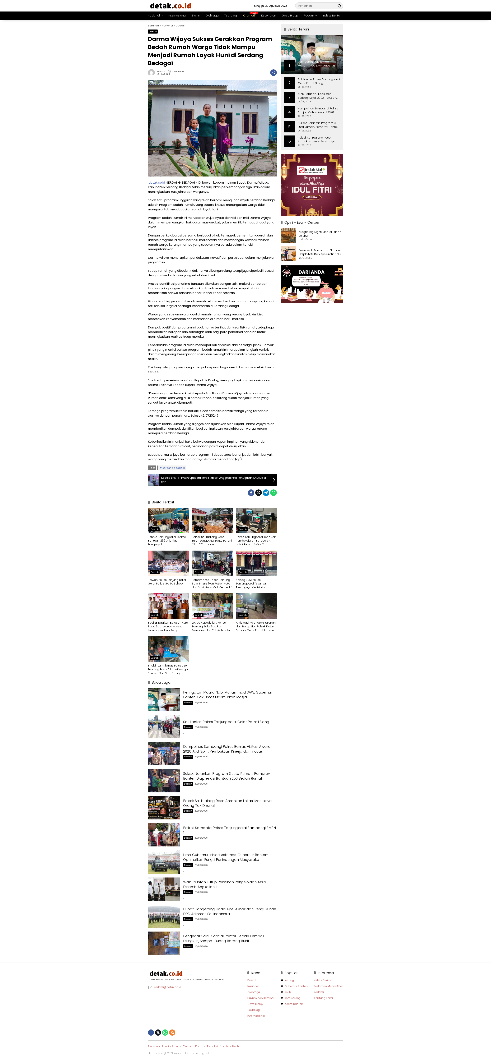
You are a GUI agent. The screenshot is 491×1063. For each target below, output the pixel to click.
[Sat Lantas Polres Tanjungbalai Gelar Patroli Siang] (164, 726)
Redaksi (161, 72)
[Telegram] (266, 492)
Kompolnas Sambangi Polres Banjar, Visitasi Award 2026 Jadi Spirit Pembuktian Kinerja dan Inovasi (227, 749)
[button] (339, 5)
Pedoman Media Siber (328, 986)
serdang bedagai (173, 468)
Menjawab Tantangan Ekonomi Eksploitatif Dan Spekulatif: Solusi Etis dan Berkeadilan (321, 252)
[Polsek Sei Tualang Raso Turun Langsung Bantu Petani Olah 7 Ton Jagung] (212, 520)
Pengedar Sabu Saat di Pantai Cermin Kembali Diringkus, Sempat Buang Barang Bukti (223, 938)
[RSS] (172, 1032)
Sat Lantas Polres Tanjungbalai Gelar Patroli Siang (226, 721)
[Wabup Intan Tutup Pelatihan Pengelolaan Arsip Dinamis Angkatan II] (164, 889)
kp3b (288, 992)
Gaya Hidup (255, 1004)
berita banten (294, 1004)
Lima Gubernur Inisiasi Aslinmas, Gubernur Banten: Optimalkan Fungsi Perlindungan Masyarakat (225, 857)
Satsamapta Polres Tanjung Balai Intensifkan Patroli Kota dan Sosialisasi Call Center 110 (212, 583)
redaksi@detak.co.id (167, 987)
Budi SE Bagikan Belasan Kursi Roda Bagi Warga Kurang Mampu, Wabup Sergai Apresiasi (168, 626)
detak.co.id (157, 182)
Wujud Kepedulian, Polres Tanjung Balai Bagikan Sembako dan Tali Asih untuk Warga (211, 626)
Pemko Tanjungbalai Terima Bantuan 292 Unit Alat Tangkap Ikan (167, 540)
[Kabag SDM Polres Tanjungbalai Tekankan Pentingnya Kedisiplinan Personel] (256, 563)
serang (289, 980)
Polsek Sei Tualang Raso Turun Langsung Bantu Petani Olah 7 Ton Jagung (212, 540)
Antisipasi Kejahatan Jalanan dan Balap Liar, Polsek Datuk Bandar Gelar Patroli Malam (256, 626)
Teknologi (253, 1010)
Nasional (253, 986)
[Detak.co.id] (171, 5)
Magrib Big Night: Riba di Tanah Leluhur (320, 234)
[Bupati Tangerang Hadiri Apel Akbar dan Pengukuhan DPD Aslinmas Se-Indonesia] (164, 916)
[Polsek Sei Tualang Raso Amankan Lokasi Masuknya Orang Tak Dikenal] (164, 807)
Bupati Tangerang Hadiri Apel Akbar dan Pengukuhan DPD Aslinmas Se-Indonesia (229, 911)
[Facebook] (251, 492)
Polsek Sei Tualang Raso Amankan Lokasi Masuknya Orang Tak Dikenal (316, 139)
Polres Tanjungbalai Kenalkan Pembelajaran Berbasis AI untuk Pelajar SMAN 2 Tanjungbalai (256, 541)
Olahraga (253, 992)
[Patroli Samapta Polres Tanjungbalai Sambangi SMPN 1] (164, 834)
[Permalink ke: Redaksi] (152, 72)
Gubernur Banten (296, 986)
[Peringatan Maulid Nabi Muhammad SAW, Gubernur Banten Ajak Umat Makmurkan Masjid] (164, 699)
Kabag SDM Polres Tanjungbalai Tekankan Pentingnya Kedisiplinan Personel (252, 583)
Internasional (256, 1016)
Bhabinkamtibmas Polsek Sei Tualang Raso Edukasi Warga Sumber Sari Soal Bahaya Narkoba (168, 669)
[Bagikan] (273, 72)
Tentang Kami (323, 998)
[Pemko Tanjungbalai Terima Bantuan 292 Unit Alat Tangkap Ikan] (168, 520)
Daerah (153, 31)
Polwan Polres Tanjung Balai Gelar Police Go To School (167, 582)
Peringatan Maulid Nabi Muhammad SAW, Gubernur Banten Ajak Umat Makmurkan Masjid (227, 694)
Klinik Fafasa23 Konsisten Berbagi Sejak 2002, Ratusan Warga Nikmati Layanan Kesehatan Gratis (317, 95)
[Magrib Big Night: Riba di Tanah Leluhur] (288, 235)
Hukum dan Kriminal (260, 998)
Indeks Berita (322, 980)
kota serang (293, 998)
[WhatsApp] (273, 492)
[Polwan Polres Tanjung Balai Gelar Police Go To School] (168, 563)
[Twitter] (258, 492)
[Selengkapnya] (196, 973)
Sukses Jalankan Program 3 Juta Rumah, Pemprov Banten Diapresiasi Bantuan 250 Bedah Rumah (226, 776)
